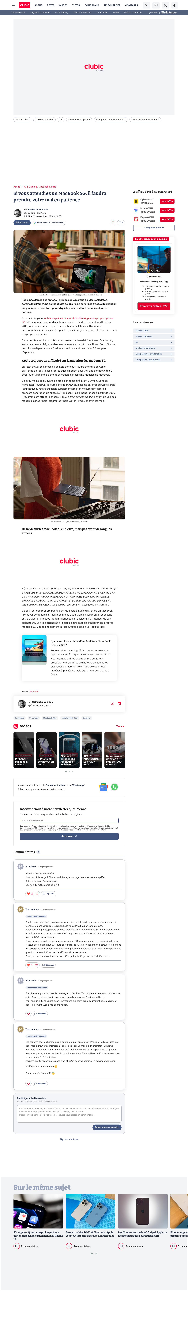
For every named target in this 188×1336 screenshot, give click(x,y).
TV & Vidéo (102, 13)
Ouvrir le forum (71, 1139)
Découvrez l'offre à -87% (154, 306)
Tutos (76, 5)
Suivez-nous (22, 222)
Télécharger (112, 5)
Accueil (17, 187)
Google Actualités (55, 785)
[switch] (165, 5)
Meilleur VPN (22, 120)
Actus (38, 5)
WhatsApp (78, 785)
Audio (116, 13)
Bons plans (92, 5)
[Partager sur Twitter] (181, 1321)
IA (61, 120)
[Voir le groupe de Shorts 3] (72, 771)
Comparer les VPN (154, 228)
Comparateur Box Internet (145, 120)
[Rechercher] (146, 5)
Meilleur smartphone (79, 120)
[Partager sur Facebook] (181, 1312)
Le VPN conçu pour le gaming (151, 239)
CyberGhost (154, 276)
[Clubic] (24, 5)
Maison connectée (133, 13)
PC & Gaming (61, 13)
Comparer (131, 5)
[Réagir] (113, 222)
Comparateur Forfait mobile (110, 120)
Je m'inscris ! (69, 836)
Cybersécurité (18, 13)
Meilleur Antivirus (44, 120)
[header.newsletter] (156, 5)
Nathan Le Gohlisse (38, 209)
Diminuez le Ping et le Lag (154, 282)
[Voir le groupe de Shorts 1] (65, 771)
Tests (50, 5)
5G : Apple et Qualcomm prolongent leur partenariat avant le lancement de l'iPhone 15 (38, 1236)
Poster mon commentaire (107, 1127)
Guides (63, 5)
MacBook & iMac (47, 187)
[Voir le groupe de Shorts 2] (69, 771)
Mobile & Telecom (82, 13)
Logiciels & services (40, 13)
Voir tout (120, 726)
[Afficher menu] (13, 5)
